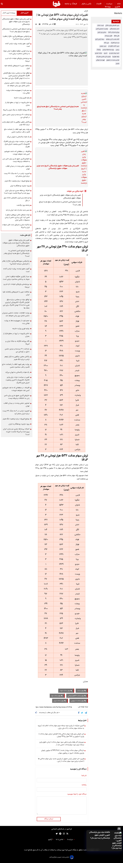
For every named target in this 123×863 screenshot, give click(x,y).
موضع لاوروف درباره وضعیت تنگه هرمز (17, 181)
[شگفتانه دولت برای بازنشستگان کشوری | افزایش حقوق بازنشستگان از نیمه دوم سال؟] (116, 841)
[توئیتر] (56, 833)
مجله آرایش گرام (99, 39)
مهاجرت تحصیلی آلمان (102, 29)
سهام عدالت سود (56, 696)
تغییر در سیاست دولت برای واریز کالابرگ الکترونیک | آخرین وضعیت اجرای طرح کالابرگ (16, 144)
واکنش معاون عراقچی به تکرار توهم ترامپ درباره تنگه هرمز (16, 123)
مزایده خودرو (98, 53)
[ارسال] (40, 24)
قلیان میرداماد (108, 36)
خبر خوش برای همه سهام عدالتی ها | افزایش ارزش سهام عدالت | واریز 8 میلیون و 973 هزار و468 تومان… (61, 735)
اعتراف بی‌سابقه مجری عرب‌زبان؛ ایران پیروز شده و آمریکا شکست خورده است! (17, 191)
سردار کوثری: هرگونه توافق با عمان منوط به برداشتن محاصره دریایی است (16, 52)
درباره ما (70, 839)
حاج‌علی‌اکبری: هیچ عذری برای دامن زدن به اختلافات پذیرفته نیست (16, 160)
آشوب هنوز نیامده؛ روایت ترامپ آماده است (17, 45)
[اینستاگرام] (63, 833)
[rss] (66, 833)
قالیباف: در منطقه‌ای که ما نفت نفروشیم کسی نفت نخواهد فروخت (17, 152)
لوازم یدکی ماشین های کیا (103, 56)
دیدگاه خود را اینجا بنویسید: (76, 794)
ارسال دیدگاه (48, 819)
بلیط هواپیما (115, 56)
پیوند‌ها (108, 6)
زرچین (117, 49)
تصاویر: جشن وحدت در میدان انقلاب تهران (18, 167)
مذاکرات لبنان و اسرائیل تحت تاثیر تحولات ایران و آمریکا (16, 226)
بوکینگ (99, 49)
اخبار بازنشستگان (114, 29)
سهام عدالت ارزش (59, 701)
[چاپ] (36, 24)
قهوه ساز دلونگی (100, 60)
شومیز (117, 63)
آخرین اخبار (24, 12)
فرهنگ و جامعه (71, 3)
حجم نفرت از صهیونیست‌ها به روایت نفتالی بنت (18, 91)
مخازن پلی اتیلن (102, 32)
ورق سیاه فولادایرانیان (108, 49)
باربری (105, 53)
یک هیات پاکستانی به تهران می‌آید (18, 137)
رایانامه (84, 785)
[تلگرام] (86, 713)
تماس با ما (60, 839)
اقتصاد (99, 3)
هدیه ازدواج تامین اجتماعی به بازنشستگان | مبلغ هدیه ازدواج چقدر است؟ (58, 108)
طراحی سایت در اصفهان (112, 60)
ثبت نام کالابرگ (115, 43)
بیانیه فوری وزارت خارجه (22, 98)
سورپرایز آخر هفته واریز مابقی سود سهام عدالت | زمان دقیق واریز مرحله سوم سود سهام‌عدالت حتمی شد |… (61, 743)
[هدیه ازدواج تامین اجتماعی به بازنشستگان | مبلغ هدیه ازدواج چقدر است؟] (83, 108)
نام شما (83, 775)
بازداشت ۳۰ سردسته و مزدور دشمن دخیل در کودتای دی (16, 116)
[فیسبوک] (79, 713)
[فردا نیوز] (57, 4)
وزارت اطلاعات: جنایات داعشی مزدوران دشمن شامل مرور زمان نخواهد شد (17, 84)
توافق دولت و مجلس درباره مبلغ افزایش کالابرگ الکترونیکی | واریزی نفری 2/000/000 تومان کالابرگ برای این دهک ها (16, 76)
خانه (119, 3)
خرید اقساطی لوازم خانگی (112, 25)
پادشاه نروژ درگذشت (23, 205)
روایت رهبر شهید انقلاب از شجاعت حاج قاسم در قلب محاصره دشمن (17, 130)
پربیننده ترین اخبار (9, 12)
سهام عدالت (80, 690)
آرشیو (50, 839)
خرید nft (106, 43)
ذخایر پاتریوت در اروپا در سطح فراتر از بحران (17, 104)
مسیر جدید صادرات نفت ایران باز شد (18, 210)
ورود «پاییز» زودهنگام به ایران (20, 185)
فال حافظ (116, 36)
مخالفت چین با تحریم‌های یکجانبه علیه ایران (17, 67)
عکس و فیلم (87, 3)
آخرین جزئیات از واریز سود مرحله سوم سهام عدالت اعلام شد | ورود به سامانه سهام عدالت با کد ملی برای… (61, 727)
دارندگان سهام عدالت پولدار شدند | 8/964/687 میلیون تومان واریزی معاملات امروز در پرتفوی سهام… (62, 751)
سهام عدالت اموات (65, 690)
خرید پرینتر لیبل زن (114, 53)
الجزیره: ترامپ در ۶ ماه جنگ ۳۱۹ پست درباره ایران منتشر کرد (17, 175)
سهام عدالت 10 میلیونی (77, 701)
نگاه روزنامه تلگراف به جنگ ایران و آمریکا (16, 110)
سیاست (109, 3)
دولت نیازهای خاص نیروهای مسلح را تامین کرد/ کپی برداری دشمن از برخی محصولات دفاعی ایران (17, 217)
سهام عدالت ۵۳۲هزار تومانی (76, 696)
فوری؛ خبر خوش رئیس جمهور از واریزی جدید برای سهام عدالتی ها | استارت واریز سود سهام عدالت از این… (61, 760)
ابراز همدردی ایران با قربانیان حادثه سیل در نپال (17, 199)
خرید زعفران (103, 46)
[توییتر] (82, 713)
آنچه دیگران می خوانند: (75, 191)
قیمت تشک (100, 25)
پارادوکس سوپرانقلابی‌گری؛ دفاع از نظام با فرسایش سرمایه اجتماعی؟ (16, 37)
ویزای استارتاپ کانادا (113, 32)
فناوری (118, 6)
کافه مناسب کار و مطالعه (112, 39)
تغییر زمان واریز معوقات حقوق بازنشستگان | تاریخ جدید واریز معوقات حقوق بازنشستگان (58, 167)
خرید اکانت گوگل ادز (113, 46)
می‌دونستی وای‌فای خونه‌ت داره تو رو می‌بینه (17, 59)
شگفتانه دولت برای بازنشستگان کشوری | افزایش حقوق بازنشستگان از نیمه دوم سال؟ (99, 835)
